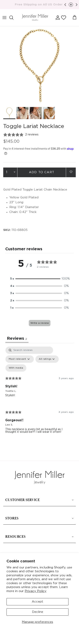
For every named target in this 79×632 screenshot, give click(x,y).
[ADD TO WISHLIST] (71, 172)
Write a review (39, 323)
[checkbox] (15, 368)
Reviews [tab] (17, 338)
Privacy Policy (35, 591)
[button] (63, 17)
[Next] (76, 4)
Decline (37, 612)
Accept (37, 601)
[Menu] (4, 17)
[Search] (13, 17)
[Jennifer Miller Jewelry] (35, 17)
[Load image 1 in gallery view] (39, 65)
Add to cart (41, 172)
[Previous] (65, 4)
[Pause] (70, 4)
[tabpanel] (39, 393)
